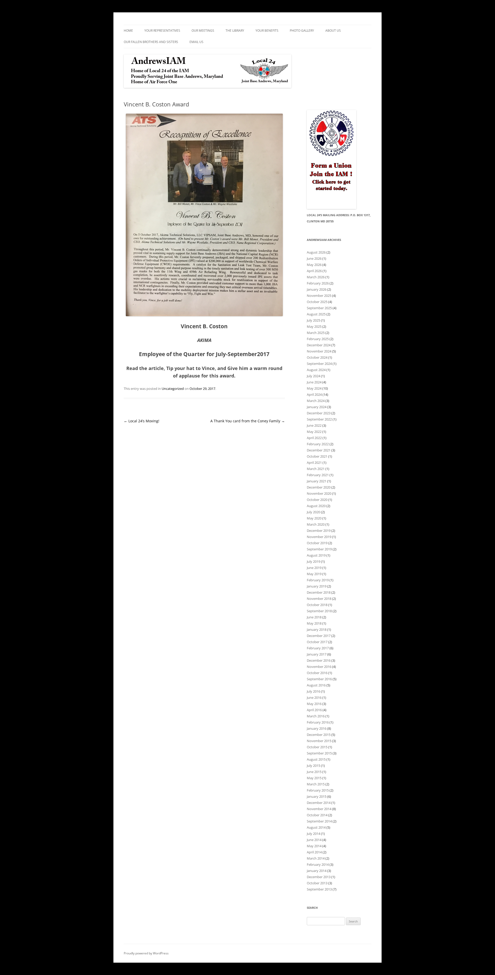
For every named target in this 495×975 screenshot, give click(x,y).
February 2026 (318, 283)
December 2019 (319, 530)
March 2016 (316, 716)
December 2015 (319, 734)
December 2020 (319, 487)
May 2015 (314, 778)
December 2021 (319, 450)
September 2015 (319, 753)
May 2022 (314, 431)
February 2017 (318, 648)
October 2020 (317, 499)
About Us (333, 30)
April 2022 (314, 437)
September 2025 (319, 308)
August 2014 (316, 827)
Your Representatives (162, 30)
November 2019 (319, 536)
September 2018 (319, 611)
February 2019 (318, 580)
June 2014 (314, 839)
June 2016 (314, 697)
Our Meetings (203, 30)
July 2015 (313, 765)
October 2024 (317, 357)
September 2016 (319, 679)
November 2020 (319, 493)
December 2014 (319, 802)
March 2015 (316, 784)
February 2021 (318, 475)
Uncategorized (173, 388)
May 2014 (314, 846)
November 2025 (319, 295)
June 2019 (314, 567)
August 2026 (316, 252)
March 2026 (316, 277)
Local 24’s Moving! (141, 420)
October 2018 (317, 604)
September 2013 (319, 889)
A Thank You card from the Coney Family (247, 420)
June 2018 (314, 617)
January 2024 (316, 407)
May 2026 (314, 264)
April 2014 (314, 852)
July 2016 (313, 691)
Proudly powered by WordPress (146, 953)
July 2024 (313, 376)
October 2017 (317, 642)
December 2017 (319, 635)
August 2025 (316, 314)
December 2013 (319, 877)
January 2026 (316, 289)
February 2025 (318, 339)
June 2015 (314, 771)
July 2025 (313, 320)
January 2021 (316, 481)
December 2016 (319, 660)
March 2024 (316, 400)
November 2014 (319, 808)
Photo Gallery (302, 30)
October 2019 (317, 543)
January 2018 (316, 629)
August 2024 (316, 369)
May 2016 (314, 703)
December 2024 (319, 345)
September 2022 (319, 419)
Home (128, 30)
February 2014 (318, 864)
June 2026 (314, 258)
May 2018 (314, 623)
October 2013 (317, 883)
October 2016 (317, 672)
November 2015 (319, 740)
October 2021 (317, 456)
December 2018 (319, 592)
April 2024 (314, 394)
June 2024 (314, 382)
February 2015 (318, 790)
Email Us (196, 42)
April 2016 (314, 710)
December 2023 (319, 413)
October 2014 (317, 815)
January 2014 (316, 870)
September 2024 (319, 363)
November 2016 (319, 666)
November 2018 (319, 598)
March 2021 (316, 468)
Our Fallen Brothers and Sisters (151, 42)
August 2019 (316, 555)
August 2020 (316, 505)
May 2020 (314, 518)
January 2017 (316, 654)
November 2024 (319, 351)
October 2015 (317, 747)
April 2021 (314, 462)
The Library (235, 30)
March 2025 (316, 332)
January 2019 (316, 586)
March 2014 (316, 858)
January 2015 (316, 796)
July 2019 (313, 561)
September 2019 (319, 549)
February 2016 (318, 722)
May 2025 (314, 326)
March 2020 (316, 524)
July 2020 (313, 512)
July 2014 (313, 833)
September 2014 (319, 821)
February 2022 (318, 444)
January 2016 (316, 728)
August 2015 (316, 759)
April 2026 (314, 270)
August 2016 (316, 685)
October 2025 (317, 301)
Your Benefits (266, 30)
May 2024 (314, 388)
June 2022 (314, 425)
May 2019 (314, 573)
